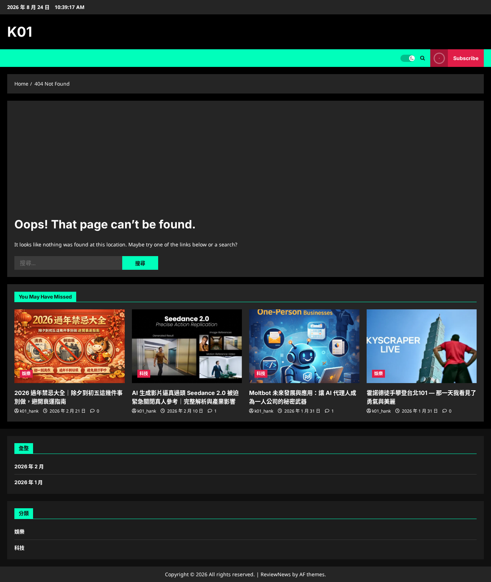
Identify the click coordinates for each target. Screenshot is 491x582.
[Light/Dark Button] (407, 58)
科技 (143, 373)
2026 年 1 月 (28, 482)
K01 (19, 31)
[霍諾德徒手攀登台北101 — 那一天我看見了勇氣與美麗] (422, 346)
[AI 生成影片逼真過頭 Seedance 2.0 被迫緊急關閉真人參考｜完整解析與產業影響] (187, 346)
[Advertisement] (245, 162)
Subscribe (465, 58)
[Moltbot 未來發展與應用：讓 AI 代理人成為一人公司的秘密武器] (304, 346)
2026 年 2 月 (29, 466)
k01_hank (29, 411)
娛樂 (26, 373)
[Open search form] (422, 58)
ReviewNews (276, 574)
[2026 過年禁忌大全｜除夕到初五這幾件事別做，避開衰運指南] (69, 346)
